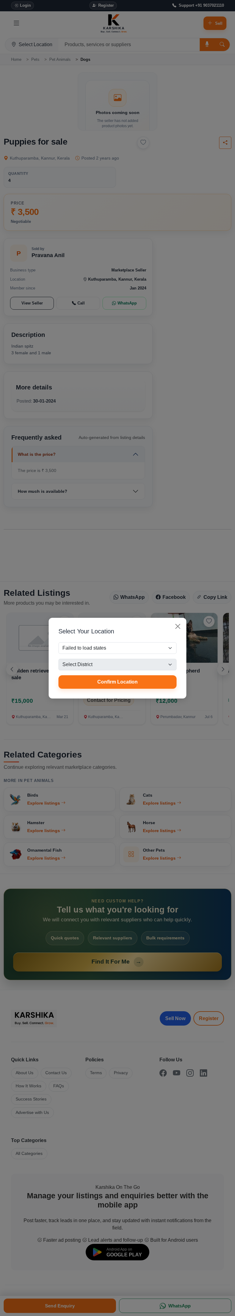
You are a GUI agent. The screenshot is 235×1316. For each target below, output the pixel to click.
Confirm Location (117, 681)
